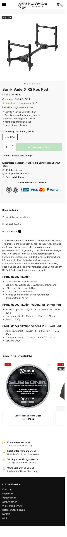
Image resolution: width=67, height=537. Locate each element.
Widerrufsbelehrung (12, 505)
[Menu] (7, 4)
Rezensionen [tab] (11, 231)
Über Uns (7, 489)
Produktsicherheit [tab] (12, 224)
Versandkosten (26, 107)
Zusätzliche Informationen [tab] (16, 217)
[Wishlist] (49, 365)
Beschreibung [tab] (10, 209)
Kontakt (6, 514)
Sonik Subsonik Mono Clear (28, 415)
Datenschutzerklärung (13, 509)
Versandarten (9, 497)
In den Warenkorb (39, 147)
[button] (58, 4)
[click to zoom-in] (33, 47)
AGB (4, 518)
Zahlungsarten (9, 501)
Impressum (8, 493)
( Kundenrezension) (27, 103)
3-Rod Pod (10, 137)
